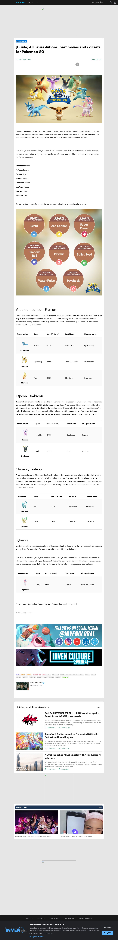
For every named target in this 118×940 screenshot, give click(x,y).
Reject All (107, 928)
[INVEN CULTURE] (59, 666)
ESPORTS (23, 674)
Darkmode (95, 2)
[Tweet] (41, 64)
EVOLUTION (68, 674)
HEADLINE (29, 674)
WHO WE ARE (20, 2)
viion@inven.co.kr (37, 685)
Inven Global (8, 2)
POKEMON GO (32, 677)
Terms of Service (54, 918)
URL (77, 64)
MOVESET (18, 677)
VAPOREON (57, 677)
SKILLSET (39, 677)
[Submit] (59, 64)
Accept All (107, 933)
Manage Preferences (36, 937)
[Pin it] (68, 64)
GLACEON (81, 674)
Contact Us (41, 918)
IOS (40, 674)
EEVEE (49, 674)
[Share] (50, 64)
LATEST (30, 2)
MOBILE (44, 674)
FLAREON (75, 674)
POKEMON (25, 677)
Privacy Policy (69, 918)
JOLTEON (87, 674)
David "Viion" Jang (36, 682)
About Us (29, 918)
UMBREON (51, 677)
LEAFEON (93, 674)
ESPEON (62, 674)
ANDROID (35, 674)
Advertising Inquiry (85, 918)
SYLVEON (45, 677)
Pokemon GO (65, 677)
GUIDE (17, 674)
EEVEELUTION (55, 674)
